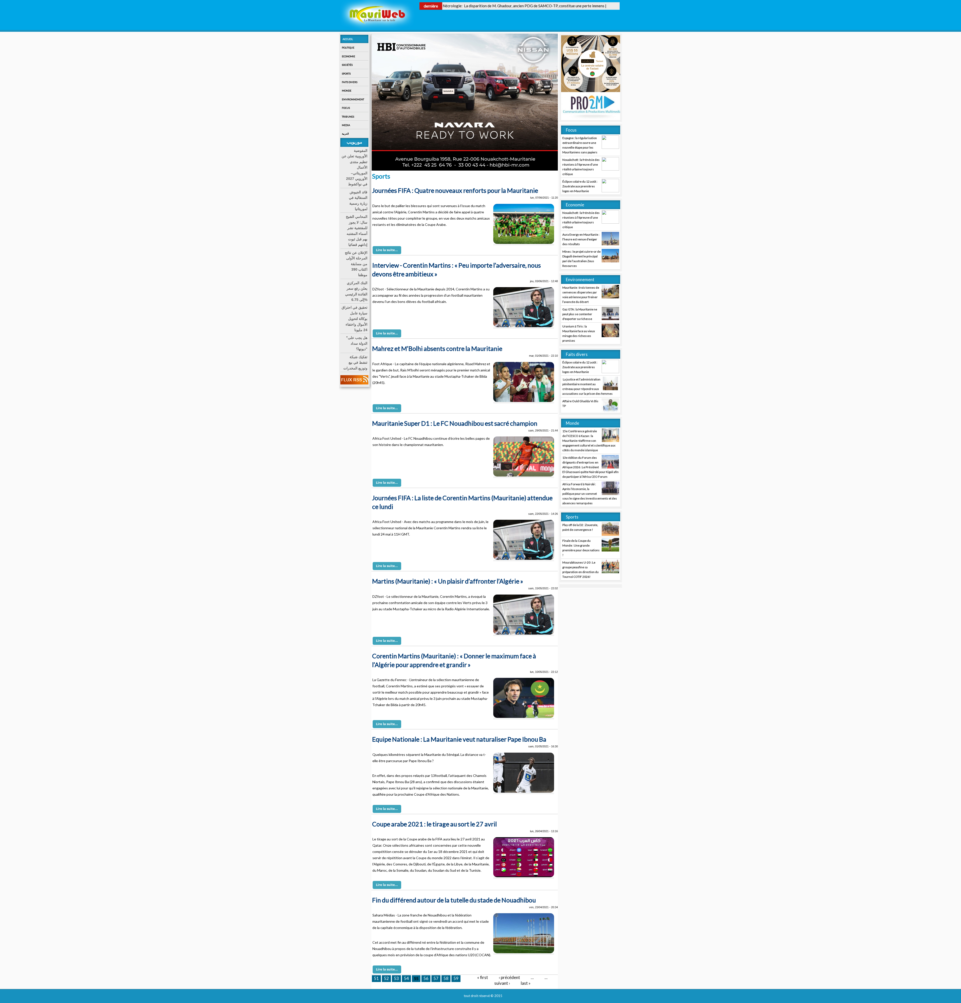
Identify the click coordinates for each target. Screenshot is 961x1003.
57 (435, 978)
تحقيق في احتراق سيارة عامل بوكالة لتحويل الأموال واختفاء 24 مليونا (354, 318)
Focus (346, 107)
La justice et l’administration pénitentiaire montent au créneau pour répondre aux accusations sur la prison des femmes (587, 386)
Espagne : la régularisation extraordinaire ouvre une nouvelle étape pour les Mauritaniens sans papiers (579, 145)
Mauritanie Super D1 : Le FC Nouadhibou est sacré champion (454, 423)
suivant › (502, 983)
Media (346, 125)
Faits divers (349, 82)
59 (455, 978)
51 (376, 978)
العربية (345, 133)
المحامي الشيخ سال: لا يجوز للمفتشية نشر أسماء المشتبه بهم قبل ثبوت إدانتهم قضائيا (356, 231)
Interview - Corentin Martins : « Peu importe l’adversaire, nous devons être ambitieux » (456, 269)
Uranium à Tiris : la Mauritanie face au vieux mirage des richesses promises (578, 333)
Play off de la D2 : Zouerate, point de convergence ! (580, 527)
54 (406, 978)
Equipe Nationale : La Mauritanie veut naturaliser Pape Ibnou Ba (459, 739)
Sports (346, 73)
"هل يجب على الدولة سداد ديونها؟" (356, 343)
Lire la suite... (387, 250)
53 (396, 978)
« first (482, 977)
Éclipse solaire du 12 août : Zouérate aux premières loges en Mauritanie (579, 186)
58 (445, 978)
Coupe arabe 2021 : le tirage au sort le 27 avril (434, 824)
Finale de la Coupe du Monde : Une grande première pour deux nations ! (581, 548)
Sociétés (347, 64)
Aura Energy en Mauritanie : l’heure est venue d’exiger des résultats (580, 239)
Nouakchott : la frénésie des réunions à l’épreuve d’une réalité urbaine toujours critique (581, 167)
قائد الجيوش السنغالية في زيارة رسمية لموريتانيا (358, 200)
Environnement (353, 99)
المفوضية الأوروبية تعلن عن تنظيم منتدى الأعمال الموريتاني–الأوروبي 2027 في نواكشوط (354, 167)
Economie (348, 56)
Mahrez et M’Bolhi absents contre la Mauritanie (437, 348)
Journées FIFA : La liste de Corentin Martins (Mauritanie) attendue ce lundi (462, 502)
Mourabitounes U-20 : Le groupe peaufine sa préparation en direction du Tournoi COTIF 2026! (580, 570)
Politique (348, 47)
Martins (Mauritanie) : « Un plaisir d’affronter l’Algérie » (447, 581)
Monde (346, 90)
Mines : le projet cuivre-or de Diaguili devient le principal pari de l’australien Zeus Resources (581, 259)
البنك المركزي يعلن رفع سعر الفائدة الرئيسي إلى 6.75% (356, 291)
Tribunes (348, 116)
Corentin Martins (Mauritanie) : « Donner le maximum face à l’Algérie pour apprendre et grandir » (454, 660)
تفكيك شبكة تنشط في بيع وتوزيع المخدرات (355, 362)
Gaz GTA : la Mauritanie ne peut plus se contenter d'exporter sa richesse (579, 314)
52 (386, 978)
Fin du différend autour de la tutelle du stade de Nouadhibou (454, 900)
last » (526, 983)
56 (425, 978)
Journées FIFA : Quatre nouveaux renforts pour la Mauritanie (455, 190)
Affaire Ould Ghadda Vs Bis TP (580, 403)
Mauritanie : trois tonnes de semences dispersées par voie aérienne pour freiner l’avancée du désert (580, 295)
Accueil (348, 39)
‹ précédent (509, 977)
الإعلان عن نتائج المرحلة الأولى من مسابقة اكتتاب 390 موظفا (356, 264)
